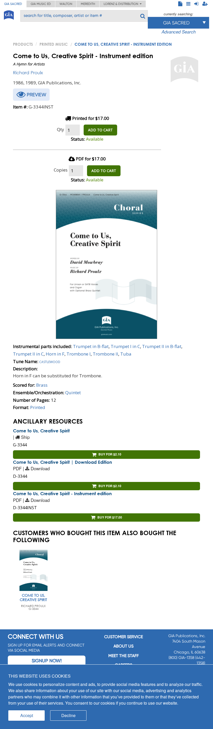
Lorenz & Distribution (122, 4)
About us (124, 646)
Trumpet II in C (28, 354)
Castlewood (49, 361)
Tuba (125, 354)
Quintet (73, 393)
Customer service (123, 636)
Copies (61, 170)
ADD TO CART (100, 129)
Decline (68, 715)
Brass (42, 385)
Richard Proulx (28, 72)
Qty (60, 129)
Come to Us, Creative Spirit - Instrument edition (62, 493)
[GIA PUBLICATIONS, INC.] (9, 14)
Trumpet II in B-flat (161, 346)
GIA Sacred (13, 4)
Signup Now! (47, 660)
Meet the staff (123, 655)
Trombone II (105, 354)
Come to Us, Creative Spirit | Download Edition (62, 462)
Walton (65, 4)
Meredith (88, 4)
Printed (37, 407)
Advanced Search (179, 32)
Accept (26, 715)
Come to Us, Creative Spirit (41, 430)
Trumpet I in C (125, 346)
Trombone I (78, 354)
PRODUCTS (23, 44)
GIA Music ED (41, 4)
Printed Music (53, 44)
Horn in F (55, 354)
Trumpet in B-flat (91, 346)
